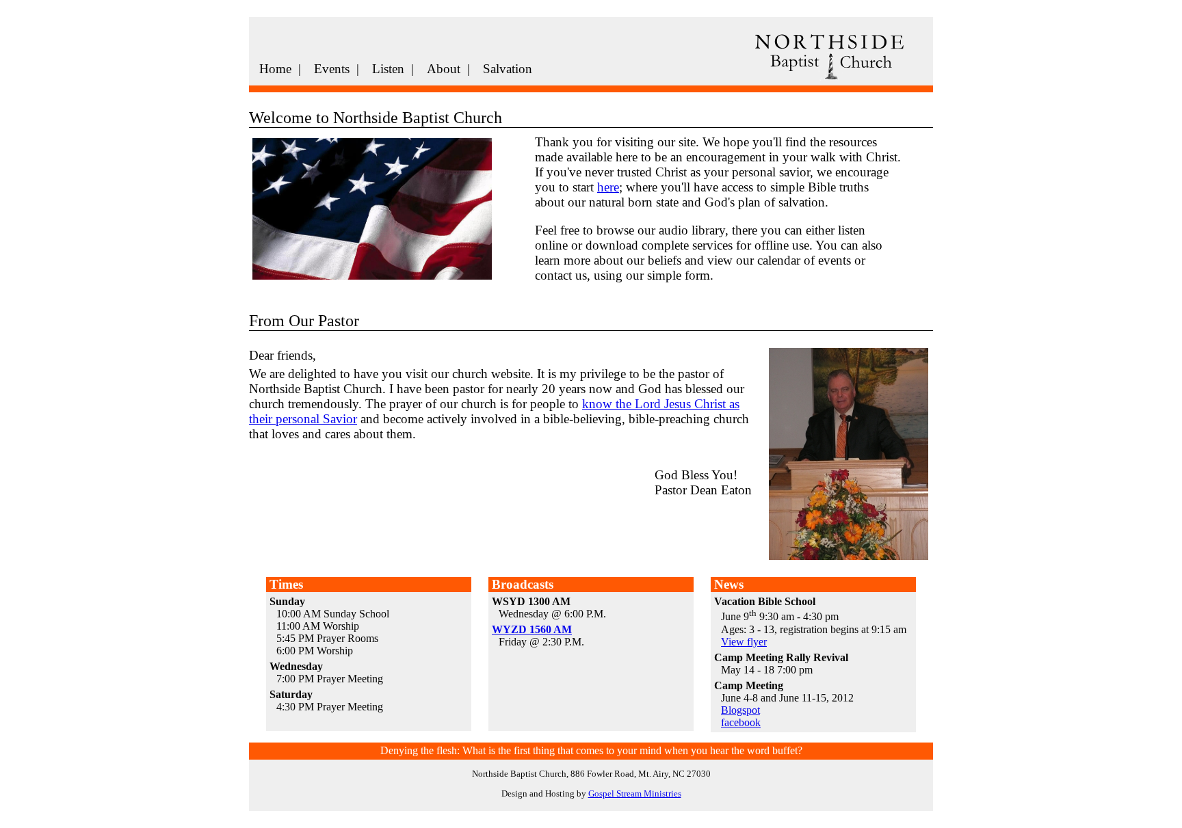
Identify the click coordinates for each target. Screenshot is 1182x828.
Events (332, 69)
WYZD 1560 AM (532, 629)
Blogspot (740, 710)
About (443, 69)
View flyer (744, 641)
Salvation (507, 69)
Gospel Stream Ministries (634, 793)
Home (275, 69)
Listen (388, 69)
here (608, 187)
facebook (741, 722)
